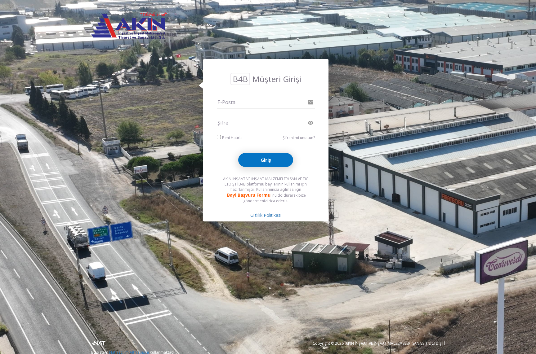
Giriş (266, 160)
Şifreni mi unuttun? (299, 137)
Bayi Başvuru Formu (248, 195)
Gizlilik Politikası (265, 215)
